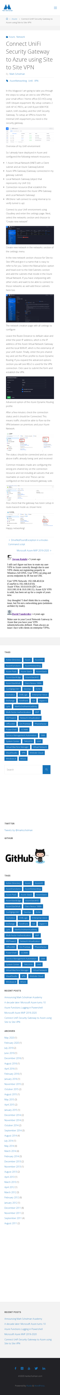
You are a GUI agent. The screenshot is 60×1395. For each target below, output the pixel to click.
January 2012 (10, 1202)
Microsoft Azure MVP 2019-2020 (20, 1012)
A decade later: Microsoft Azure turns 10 (25, 1002)
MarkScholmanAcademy (26, 706)
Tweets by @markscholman (18, 830)
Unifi (30, 80)
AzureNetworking (18, 80)
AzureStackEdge (13, 677)
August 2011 (10, 1223)
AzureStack (41, 671)
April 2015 (9, 1104)
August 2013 (10, 1171)
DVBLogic (23, 694)
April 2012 (9, 1187)
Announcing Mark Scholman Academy (23, 997)
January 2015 (10, 1109)
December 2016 (12, 1058)
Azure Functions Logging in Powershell (23, 1007)
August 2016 (10, 1063)
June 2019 (9, 1053)
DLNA (38, 688)
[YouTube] (29, 1368)
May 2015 (9, 1099)
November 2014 (12, 1120)
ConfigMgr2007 (12, 688)
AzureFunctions (13, 665)
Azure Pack (11, 671)
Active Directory (13, 659)
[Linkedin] (44, 1368)
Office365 (10, 723)
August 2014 (10, 1135)
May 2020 (9, 1037)
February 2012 (11, 1197)
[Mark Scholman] (7, 7)
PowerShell (11, 729)
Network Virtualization (30, 717)
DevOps (27, 688)
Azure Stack (26, 671)
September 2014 (13, 1130)
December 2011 (12, 1207)
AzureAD (39, 659)
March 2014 (10, 1151)
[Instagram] (22, 1368)
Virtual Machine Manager (17, 747)
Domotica (10, 694)
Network (20, 36)
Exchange (10, 700)
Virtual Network (40, 747)
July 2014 (8, 1140)
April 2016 (9, 1068)
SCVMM (24, 729)
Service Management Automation (21, 735)
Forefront (23, 700)
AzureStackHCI (32, 677)
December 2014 (12, 1115)
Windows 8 (11, 758)
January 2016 (10, 1078)
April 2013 (9, 1176)
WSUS (23, 758)
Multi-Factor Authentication (18, 712)
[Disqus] (30, 593)
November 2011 (12, 1213)
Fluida (29, 1385)
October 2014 (11, 1125)
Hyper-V (43, 700)
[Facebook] (15, 1368)
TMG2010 (28, 741)
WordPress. (39, 1385)
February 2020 (11, 1042)
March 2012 (10, 1192)
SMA (43, 735)
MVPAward (11, 717)
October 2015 (11, 1089)
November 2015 (12, 1084)
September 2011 (13, 1218)
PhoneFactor (41, 723)
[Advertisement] (27, 797)
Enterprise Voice (39, 694)
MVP (37, 712)
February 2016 (11, 1073)
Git (33, 700)
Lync (8, 706)
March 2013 (10, 1182)
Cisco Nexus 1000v (33, 683)
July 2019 (8, 1047)
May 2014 (9, 1145)
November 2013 (12, 1166)
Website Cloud (36, 752)
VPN (36, 80)
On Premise (24, 723)
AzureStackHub (13, 683)
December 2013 (12, 1161)
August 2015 (10, 1094)
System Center (12, 741)
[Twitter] (36, 1368)
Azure (14, 18)
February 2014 (11, 1156)
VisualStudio (11, 752)
